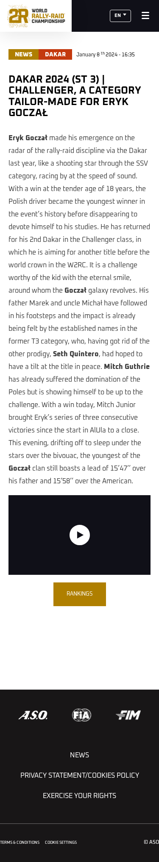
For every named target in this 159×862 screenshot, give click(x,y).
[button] (120, 16)
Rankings (80, 594)
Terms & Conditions (19, 843)
